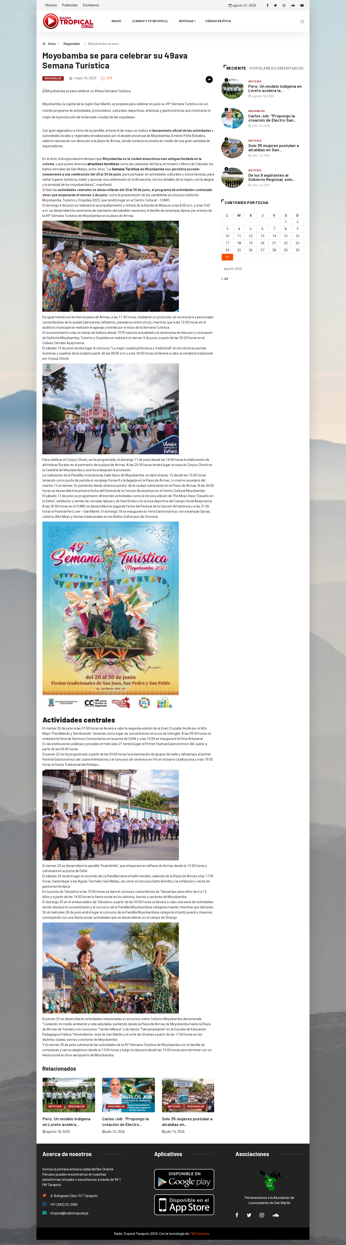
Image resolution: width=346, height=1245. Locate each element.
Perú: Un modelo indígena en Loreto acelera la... (275, 88)
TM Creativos (199, 1234)
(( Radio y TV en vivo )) (150, 21)
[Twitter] (275, 5)
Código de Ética (218, 21)
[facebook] (268, 5)
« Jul (224, 278)
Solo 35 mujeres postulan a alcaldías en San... (273, 147)
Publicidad (69, 5)
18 (239, 243)
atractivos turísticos (103, 164)
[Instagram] (283, 5)
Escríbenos (91, 5)
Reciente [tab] (236, 68)
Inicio (116, 21)
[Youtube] (302, 5)
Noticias (186, 21)
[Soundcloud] (293, 5)
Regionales (72, 44)
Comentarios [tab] (289, 68)
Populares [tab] (262, 68)
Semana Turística (126, 169)
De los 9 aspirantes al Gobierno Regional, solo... (271, 177)
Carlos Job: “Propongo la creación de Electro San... (272, 118)
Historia (51, 5)
